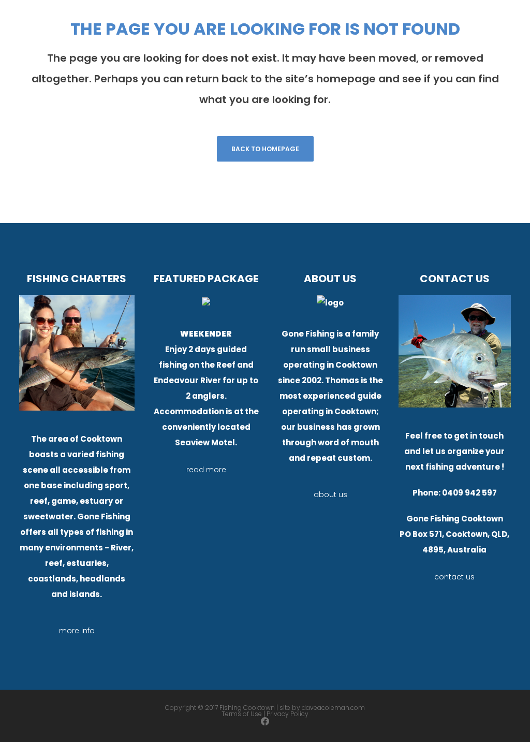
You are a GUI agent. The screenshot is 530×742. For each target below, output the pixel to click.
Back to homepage (265, 148)
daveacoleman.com (333, 707)
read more (206, 469)
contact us (454, 577)
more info (77, 630)
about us (330, 494)
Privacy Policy (287, 713)
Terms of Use (242, 713)
